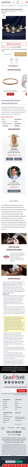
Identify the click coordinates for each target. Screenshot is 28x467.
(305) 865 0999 (18, 420)
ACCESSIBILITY (11, 427)
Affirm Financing (6, 418)
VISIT (12, 465)
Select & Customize (10, 461)
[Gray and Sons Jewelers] (6, 2)
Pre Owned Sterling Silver (10, 5)
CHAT (25, 465)
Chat (9, 159)
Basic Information (7, 117)
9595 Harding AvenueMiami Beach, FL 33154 (20, 417)
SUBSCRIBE (22, 390)
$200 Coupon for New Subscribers (16, 387)
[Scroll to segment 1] (12, 98)
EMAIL (5, 465)
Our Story (5, 403)
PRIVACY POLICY (3, 428)
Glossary (5, 422)
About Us (5, 401)
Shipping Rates (6, 420)
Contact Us (18, 412)
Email (18, 159)
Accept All (19, 461)
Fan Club (5, 405)
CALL (18, 465)
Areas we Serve (18, 424)
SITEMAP (18, 427)
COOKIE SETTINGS (23, 428)
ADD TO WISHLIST (15, 44)
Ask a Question (14, 191)
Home (2, 5)
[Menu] (26, 2)
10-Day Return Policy (7, 416)
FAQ (4, 409)
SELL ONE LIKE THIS (20, 54)
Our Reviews (5, 407)
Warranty (5, 414)
